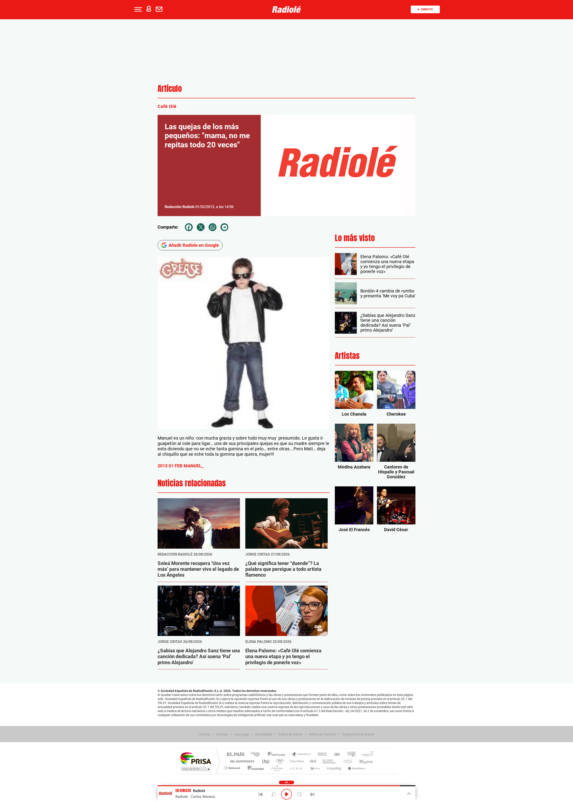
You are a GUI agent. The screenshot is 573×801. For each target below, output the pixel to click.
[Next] (312, 794)
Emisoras (222, 734)
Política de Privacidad (322, 734)
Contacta (204, 734)
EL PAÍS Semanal (329, 761)
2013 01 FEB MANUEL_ (180, 465)
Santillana (278, 754)
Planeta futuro (346, 761)
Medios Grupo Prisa (196, 769)
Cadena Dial (313, 761)
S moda (314, 768)
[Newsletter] (160, 9)
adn (349, 754)
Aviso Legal (241, 734)
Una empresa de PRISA (196, 758)
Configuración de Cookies (358, 734)
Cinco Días (296, 761)
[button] (137, 9)
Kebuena (362, 761)
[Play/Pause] (286, 794)
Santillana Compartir (301, 754)
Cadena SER (320, 754)
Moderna (254, 768)
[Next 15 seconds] (299, 794)
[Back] (260, 794)
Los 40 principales (256, 754)
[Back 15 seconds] (273, 794)
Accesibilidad (263, 734)
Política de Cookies (290, 734)
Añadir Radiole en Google (194, 245)
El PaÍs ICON (296, 768)
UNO (266, 761)
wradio (279, 761)
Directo (427, 9)
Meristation (356, 768)
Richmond (233, 768)
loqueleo (334, 768)
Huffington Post (241, 761)
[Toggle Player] (408, 793)
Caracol (366, 754)
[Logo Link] (286, 9)
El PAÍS (235, 754)
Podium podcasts (277, 768)
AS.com (335, 754)
